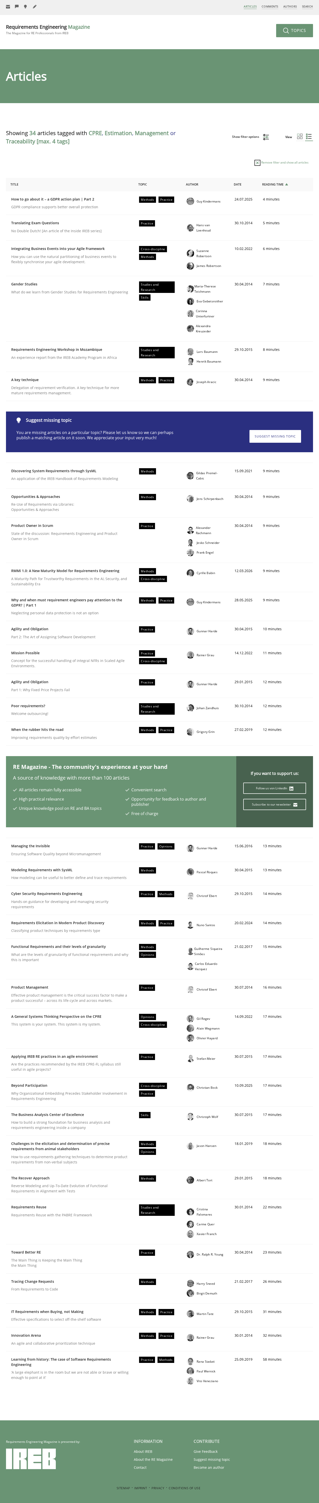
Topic (142, 184)
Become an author (209, 1467)
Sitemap (123, 1488)
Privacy (158, 1488)
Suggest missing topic (275, 436)
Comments (270, 6)
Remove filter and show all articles (284, 162)
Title (14, 184)
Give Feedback (206, 1451)
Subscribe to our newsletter (272, 804)
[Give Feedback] (17, 6)
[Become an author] (35, 6)
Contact (140, 1467)
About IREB (143, 1451)
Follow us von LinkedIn (272, 788)
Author (192, 184)
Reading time (273, 184)
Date (237, 184)
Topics (298, 30)
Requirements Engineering (48, 29)
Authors (290, 6)
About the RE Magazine (153, 1459)
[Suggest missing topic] (26, 6)
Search (307, 6)
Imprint (140, 1488)
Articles (250, 6)
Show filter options (246, 137)
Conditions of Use (184, 1488)
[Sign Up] (8, 6)
